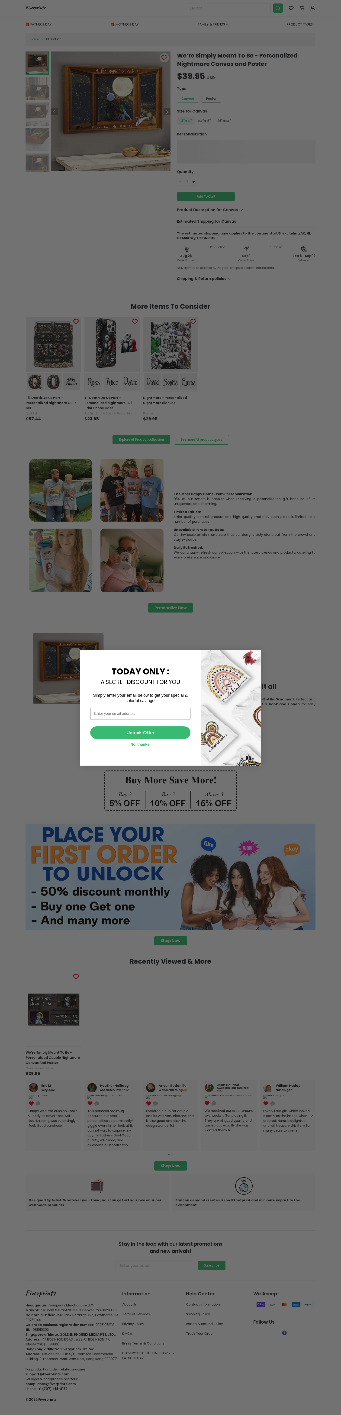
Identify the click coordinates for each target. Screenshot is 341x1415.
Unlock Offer (140, 732)
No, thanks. (140, 744)
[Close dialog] (255, 655)
